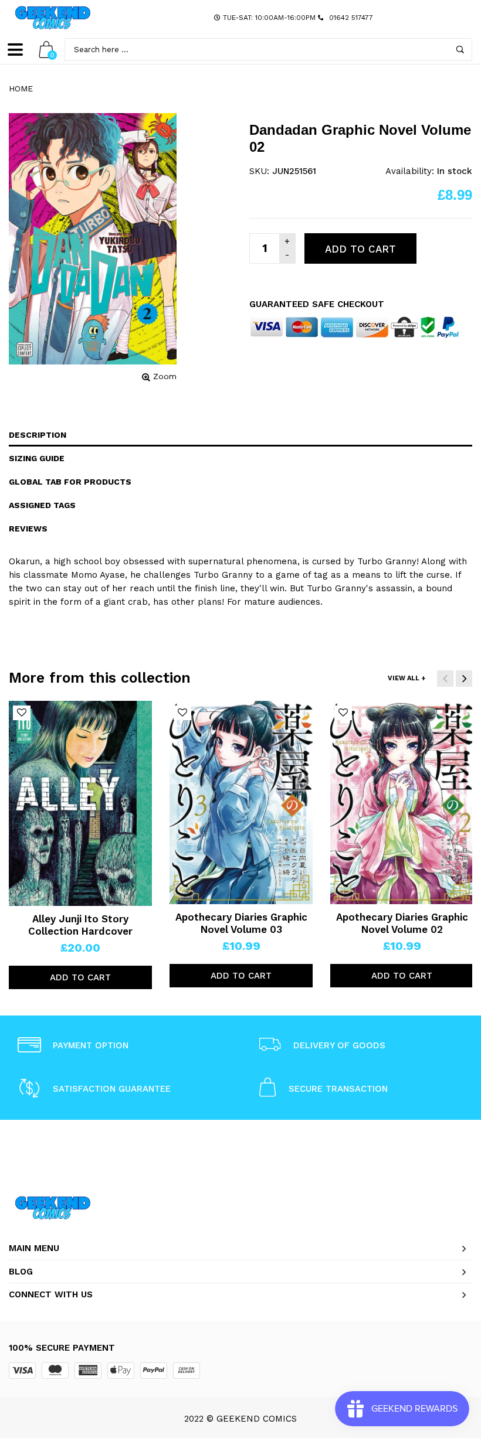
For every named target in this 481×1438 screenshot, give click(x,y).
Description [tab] (37, 434)
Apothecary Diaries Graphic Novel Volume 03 (241, 923)
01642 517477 (351, 17)
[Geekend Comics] (53, 17)
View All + (406, 678)
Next (464, 678)
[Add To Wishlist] (22, 713)
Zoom (165, 376)
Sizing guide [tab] (37, 458)
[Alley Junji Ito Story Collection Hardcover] (80, 803)
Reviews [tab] (28, 528)
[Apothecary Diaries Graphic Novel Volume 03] (241, 803)
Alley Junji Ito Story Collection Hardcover (80, 924)
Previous (445, 678)
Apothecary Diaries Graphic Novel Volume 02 (402, 923)
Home (21, 88)
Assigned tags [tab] (42, 505)
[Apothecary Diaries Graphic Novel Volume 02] (401, 803)
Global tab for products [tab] (70, 481)
